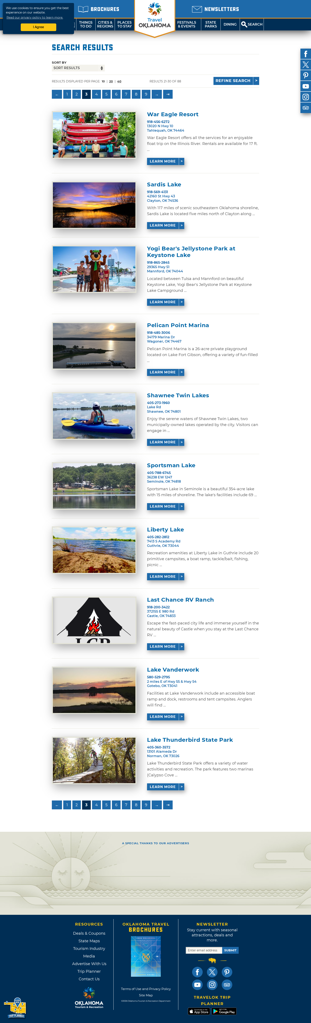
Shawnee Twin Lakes (178, 395)
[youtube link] (197, 984)
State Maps (89, 941)
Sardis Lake (164, 184)
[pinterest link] (227, 972)
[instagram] (305, 97)
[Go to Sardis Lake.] (94, 205)
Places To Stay (124, 24)
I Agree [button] (38, 27)
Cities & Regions (105, 24)
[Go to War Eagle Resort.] (94, 135)
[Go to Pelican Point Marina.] (94, 346)
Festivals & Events (186, 24)
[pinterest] (305, 75)
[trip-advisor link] (227, 984)
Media (89, 956)
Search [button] (255, 24)
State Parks (211, 24)
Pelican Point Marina (178, 325)
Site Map (146, 995)
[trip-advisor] (305, 107)
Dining (230, 24)
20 (111, 81)
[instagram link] (212, 984)
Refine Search (233, 80)
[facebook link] (197, 972)
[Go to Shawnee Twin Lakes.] (94, 416)
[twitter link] (212, 972)
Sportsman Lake (171, 465)
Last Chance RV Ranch (180, 600)
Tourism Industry (89, 948)
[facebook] (305, 54)
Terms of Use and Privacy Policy (146, 989)
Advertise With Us (89, 964)
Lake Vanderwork (173, 670)
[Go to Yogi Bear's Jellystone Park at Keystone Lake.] (94, 269)
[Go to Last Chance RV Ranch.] (94, 620)
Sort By (59, 62)
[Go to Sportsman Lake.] (94, 486)
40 (119, 81)
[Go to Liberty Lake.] (94, 550)
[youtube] (305, 86)
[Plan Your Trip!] (15, 1008)
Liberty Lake (165, 529)
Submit (230, 950)
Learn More (163, 161)
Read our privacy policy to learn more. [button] (35, 17)
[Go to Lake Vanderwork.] (94, 690)
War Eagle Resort (172, 114)
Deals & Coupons (89, 933)
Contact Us (89, 979)
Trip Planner (89, 971)
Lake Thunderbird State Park (190, 740)
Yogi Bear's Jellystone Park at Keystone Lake (191, 251)
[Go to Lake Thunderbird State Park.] (94, 760)
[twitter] (305, 64)
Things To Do (85, 24)
